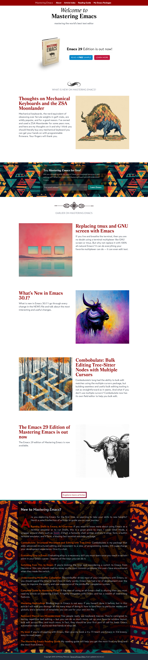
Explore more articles (74, 494)
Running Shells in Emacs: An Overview (52, 526)
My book (25, 631)
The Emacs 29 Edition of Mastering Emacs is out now (44, 432)
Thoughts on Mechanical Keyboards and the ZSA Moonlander (44, 104)
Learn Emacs (95, 187)
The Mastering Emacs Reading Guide (40, 641)
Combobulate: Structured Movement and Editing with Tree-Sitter (56, 542)
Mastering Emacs (44, 3)
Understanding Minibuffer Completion (41, 577)
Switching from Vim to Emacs (37, 564)
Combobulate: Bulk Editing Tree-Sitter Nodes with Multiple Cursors (96, 367)
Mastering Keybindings (33, 603)
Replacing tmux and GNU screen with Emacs (102, 229)
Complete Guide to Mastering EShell (40, 590)
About (58, 3)
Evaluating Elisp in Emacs (34, 555)
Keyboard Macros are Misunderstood (41, 615)
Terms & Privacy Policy (78, 657)
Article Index (69, 3)
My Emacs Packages (102, 3)
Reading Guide (84, 3)
